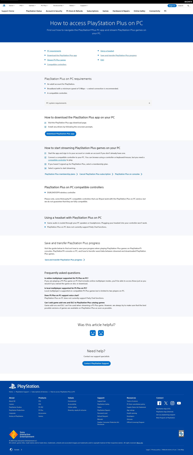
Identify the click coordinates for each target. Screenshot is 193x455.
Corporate (12, 413)
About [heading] (11, 398)
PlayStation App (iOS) (163, 409)
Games (31, 5)
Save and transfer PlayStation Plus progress (119, 55)
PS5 (21, 5)
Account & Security (54, 11)
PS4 (39, 404)
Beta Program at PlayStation (165, 418)
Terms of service (132, 401)
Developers (130, 416)
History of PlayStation (16, 416)
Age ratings (130, 410)
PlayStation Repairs (103, 410)
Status (99, 407)
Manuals (100, 419)
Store (11, 5)
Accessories (57, 5)
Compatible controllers (56, 64)
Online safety (72, 407)
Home (11, 392)
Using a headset (107, 51)
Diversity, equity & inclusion (77, 410)
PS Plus (44, 5)
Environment (72, 401)
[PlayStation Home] (4, 6)
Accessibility (72, 404)
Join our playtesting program (165, 415)
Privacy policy (155, 450)
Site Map (181, 450)
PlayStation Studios (15, 407)
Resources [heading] (131, 398)
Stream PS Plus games (56, 60)
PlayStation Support (22, 392)
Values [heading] (71, 398)
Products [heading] (42, 398)
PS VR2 (40, 407)
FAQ (102, 60)
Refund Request (102, 416)
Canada (16, 449)
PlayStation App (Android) (164, 412)
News (71, 5)
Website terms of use (169, 450)
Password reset (102, 413)
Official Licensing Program (135, 422)
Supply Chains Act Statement (136, 407)
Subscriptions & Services (40, 392)
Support (83, 5)
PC (165, 11)
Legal (148, 450)
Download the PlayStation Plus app (62, 55)
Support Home (8, 11)
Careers (11, 404)
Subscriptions (93, 11)
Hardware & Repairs (121, 11)
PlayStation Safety (103, 404)
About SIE (12, 401)
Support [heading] (100, 398)
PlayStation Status (34, 11)
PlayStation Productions (17, 410)
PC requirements (54, 51)
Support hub (101, 401)
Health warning (132, 413)
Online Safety (139, 11)
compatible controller (57, 160)
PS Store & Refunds (74, 11)
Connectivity (154, 11)
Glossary (129, 419)
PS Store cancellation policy (136, 404)
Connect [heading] (159, 398)
